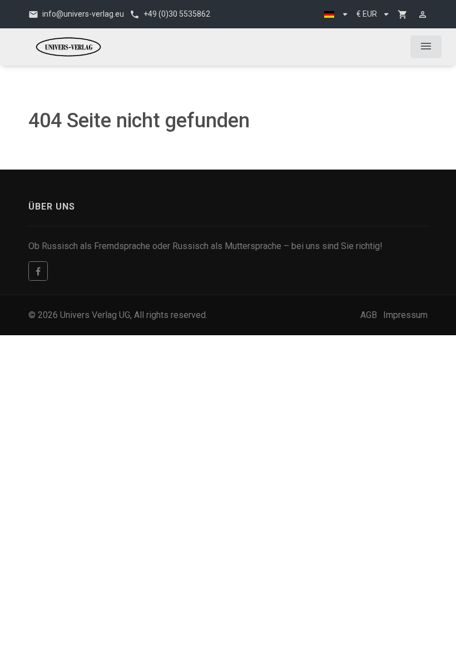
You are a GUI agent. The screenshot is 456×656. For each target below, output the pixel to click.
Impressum (405, 315)
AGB (368, 315)
